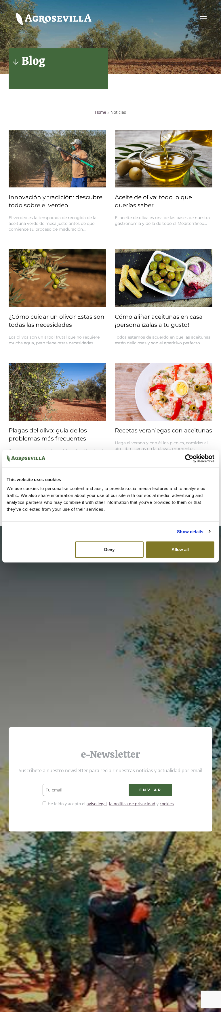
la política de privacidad (132, 803)
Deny (109, 549)
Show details (190, 531)
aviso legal (97, 803)
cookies (167, 803)
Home (100, 112)
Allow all (180, 549)
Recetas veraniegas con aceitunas (163, 430)
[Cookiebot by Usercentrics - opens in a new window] (189, 458)
